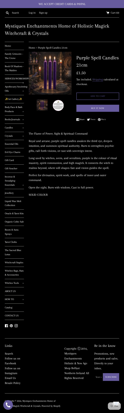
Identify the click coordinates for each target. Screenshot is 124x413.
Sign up (43, 12)
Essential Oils (11, 143)
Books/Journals (14, 119)
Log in (32, 12)
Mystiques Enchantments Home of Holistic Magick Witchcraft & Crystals (57, 29)
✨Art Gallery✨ (13, 99)
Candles (14, 127)
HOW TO (14, 299)
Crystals (14, 135)
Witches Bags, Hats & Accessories (14, 272)
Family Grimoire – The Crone (14, 56)
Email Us (10, 378)
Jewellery (9, 192)
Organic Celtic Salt (14, 221)
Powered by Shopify (51, 406)
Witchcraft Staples (14, 262)
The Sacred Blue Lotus (13, 252)
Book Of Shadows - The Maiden (14, 68)
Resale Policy (13, 383)
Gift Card (9, 160)
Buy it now (97, 108)
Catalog (8, 307)
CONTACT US (12, 315)
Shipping (97, 79)
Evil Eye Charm (12, 152)
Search (9, 353)
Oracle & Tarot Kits (14, 213)
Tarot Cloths (11, 242)
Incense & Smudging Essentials (14, 180)
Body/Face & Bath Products (14, 109)
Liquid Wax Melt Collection (13, 203)
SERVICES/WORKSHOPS (14, 80)
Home (8, 45)
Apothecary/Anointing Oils (14, 88)
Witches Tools (14, 283)
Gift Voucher (11, 168)
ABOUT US (10, 291)
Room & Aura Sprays (11, 231)
